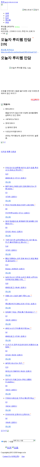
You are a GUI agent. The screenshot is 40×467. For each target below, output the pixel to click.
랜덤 (7, 22)
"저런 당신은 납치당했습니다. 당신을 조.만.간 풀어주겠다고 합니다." (21, 247)
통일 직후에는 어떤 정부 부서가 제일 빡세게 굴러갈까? (21, 266)
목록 (8, 152)
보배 (7, 13)
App (23, 456)
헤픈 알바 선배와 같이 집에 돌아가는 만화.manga (20, 193)
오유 (7, 16)
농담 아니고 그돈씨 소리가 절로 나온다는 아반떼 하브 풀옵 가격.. (21, 284)
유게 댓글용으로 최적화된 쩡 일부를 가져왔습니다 (21, 228)
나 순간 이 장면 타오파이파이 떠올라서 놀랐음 (21, 352)
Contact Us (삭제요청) (11, 456)
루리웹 (8, 20)
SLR (7, 18)
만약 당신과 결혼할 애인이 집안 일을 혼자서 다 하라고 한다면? (21, 175)
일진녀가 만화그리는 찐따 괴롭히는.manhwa (18, 387)
